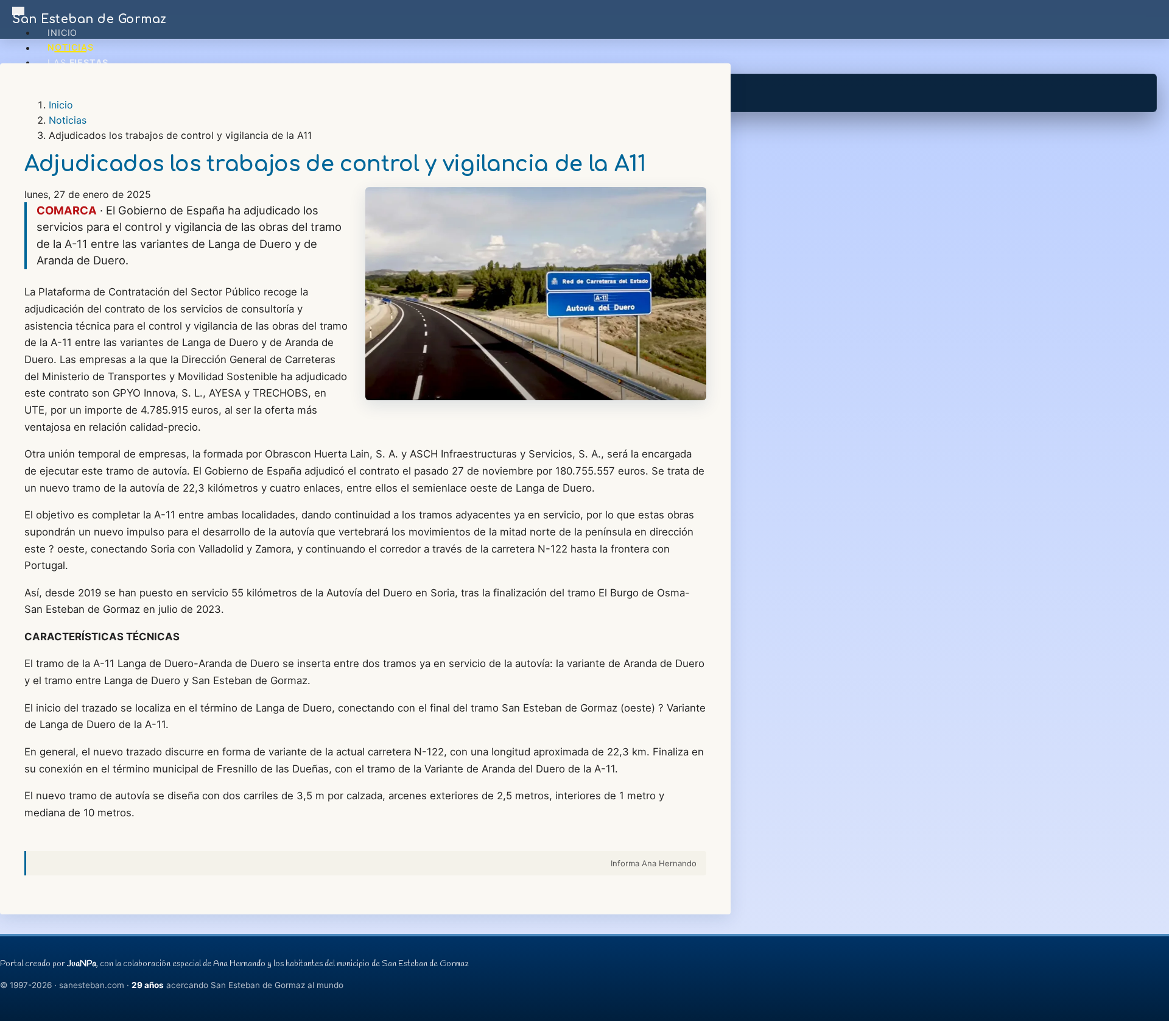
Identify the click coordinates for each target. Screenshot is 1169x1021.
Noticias (70, 48)
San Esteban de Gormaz (89, 19)
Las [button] (77, 62)
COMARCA (67, 210)
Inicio (62, 32)
